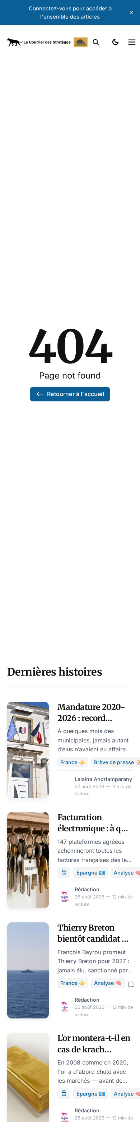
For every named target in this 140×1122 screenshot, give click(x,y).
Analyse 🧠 (108, 983)
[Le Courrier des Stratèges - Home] (47, 42)
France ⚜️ (72, 762)
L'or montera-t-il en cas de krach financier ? (93, 1049)
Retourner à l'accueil (75, 393)
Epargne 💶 (90, 873)
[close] (131, 12)
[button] (96, 42)
